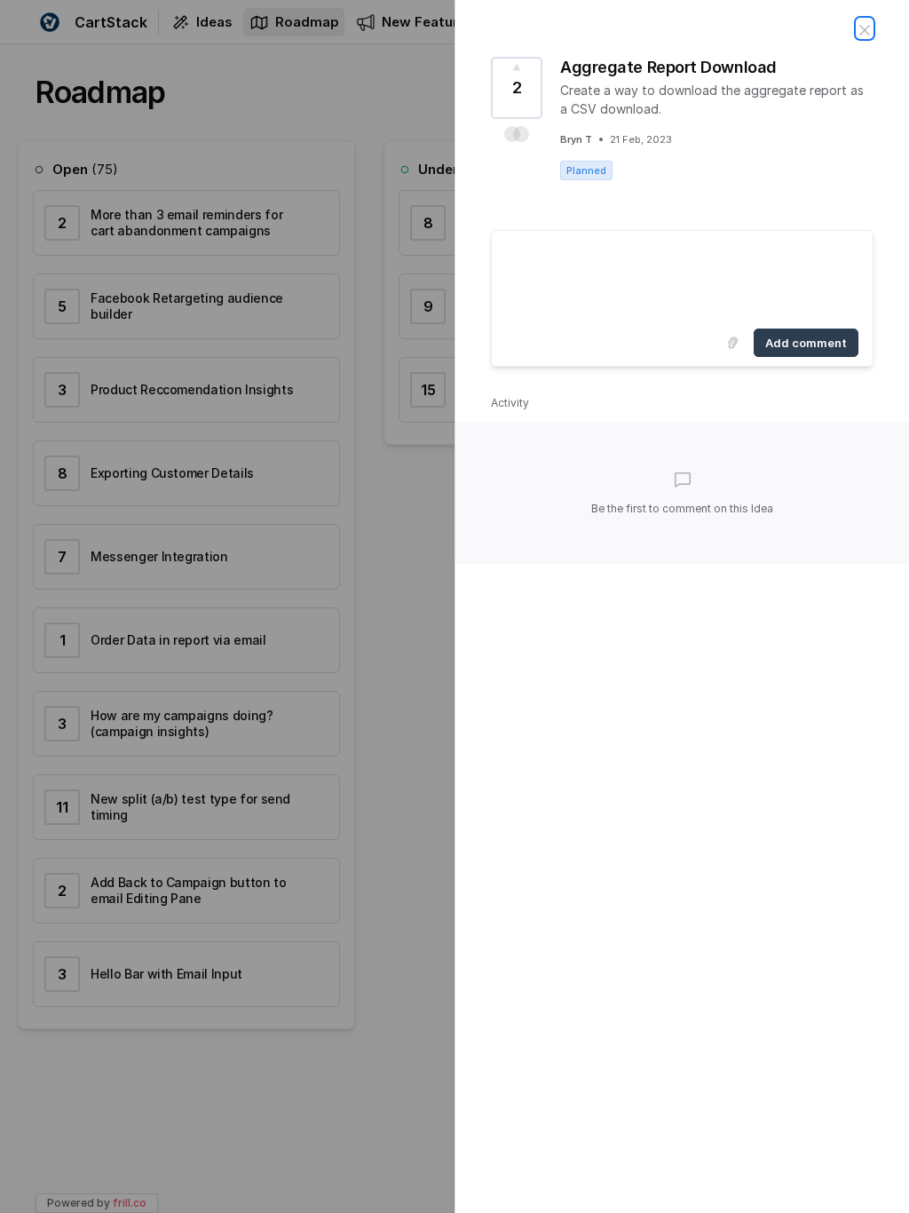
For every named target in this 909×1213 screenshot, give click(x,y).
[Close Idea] (864, 28)
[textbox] (682, 276)
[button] (517, 134)
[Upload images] (732, 343)
